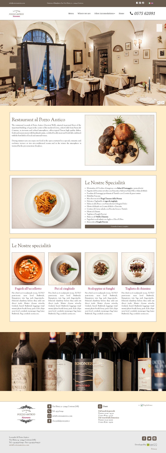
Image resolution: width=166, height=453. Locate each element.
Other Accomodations (104, 13)
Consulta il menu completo (119, 226)
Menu (71, 13)
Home (121, 13)
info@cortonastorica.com (17, 3)
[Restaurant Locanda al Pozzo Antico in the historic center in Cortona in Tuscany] (16, 13)
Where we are (84, 13)
